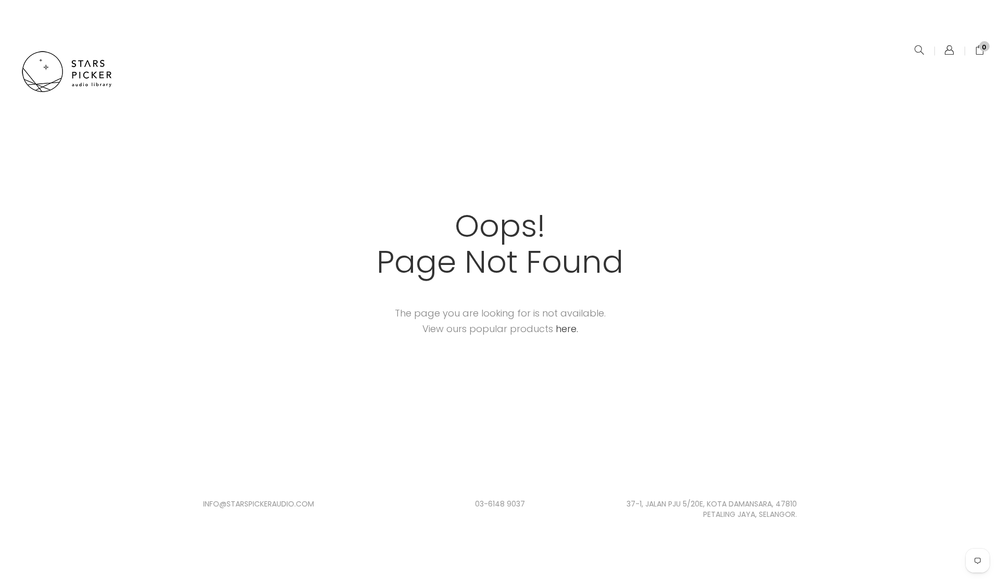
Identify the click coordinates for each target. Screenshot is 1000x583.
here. (567, 328)
